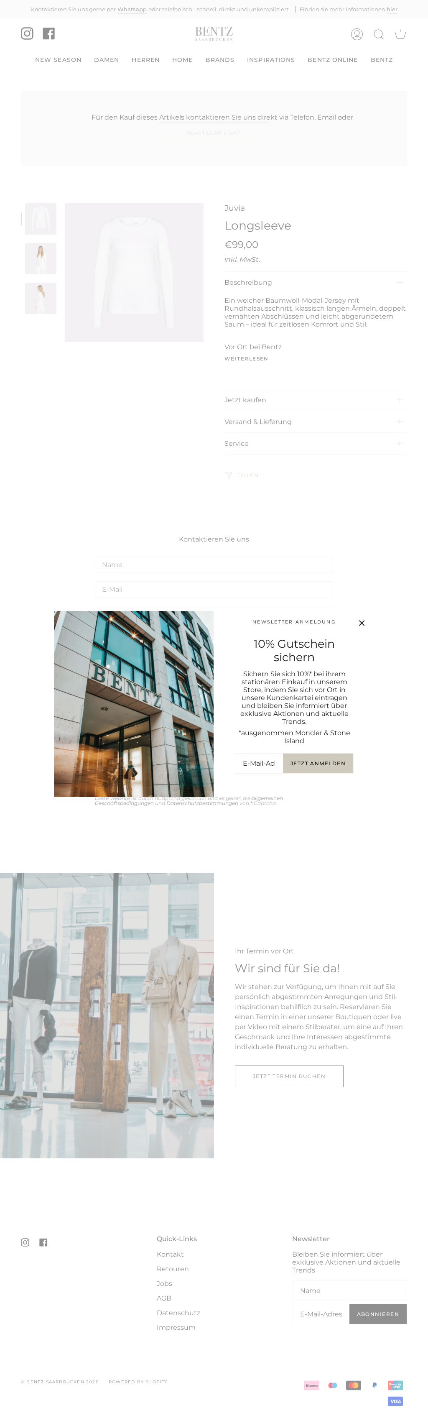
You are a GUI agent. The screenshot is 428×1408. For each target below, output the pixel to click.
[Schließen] (362, 623)
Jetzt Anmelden (318, 763)
